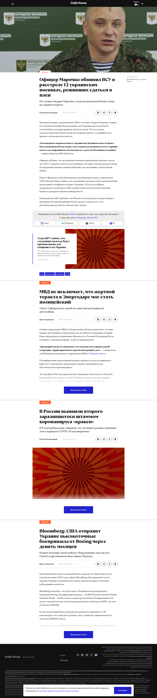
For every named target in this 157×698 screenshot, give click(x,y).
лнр (67, 274)
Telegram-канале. (97, 354)
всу (42, 274)
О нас (62, 655)
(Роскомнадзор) (109, 650)
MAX (72, 214)
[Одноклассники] (91, 655)
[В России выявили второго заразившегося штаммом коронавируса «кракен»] (98, 439)
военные (50, 274)
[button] (12, 4)
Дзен (89, 218)
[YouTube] (82, 655)
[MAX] (96, 655)
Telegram (81, 218)
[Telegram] (77, 655)
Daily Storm (78, 3)
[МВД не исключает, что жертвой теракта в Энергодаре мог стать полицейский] (98, 319)
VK (95, 218)
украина (60, 274)
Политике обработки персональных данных (58, 691)
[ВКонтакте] (86, 655)
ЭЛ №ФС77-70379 (134, 650)
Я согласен (122, 690)
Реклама (64, 660)
